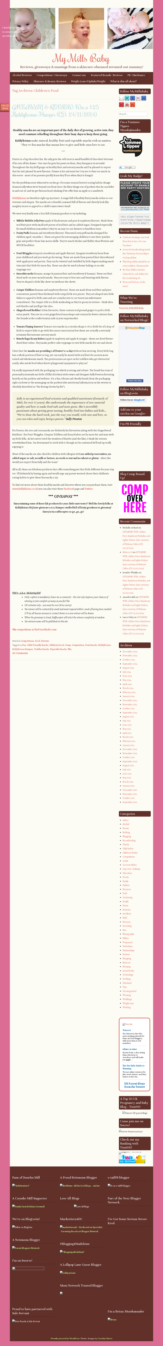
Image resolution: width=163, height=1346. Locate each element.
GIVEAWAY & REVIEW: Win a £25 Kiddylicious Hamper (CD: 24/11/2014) (55, 110)
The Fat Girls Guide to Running (133, 1067)
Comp (68, 645)
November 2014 (130, 655)
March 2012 (128, 781)
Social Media (128, 970)
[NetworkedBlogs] (135, 328)
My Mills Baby (82, 58)
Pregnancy (128, 942)
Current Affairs (130, 864)
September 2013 (130, 712)
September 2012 (130, 761)
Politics (126, 938)
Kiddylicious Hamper (22, 649)
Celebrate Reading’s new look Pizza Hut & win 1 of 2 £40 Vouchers (136, 241)
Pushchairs (128, 946)
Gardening (127, 897)
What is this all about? (123, 81)
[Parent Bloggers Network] (25, 1248)
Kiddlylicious (19, 198)
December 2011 (130, 789)
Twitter (89, 489)
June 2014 (127, 675)
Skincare (127, 962)
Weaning (127, 995)
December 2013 (130, 700)
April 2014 (127, 684)
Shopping (127, 958)
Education (127, 873)
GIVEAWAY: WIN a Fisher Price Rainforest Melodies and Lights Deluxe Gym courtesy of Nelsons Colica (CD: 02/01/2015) (136, 540)
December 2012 (130, 749)
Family (125, 881)
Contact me (79, 75)
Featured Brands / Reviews (107, 75)
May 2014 (127, 680)
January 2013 (128, 745)
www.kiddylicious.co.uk (25, 489)
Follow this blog (135, 381)
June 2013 (127, 724)
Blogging (127, 836)
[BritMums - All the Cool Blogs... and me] (80, 1185)
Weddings (127, 999)
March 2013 (128, 737)
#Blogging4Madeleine (75, 1244)
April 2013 (127, 733)
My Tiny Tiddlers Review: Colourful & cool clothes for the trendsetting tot (135, 273)
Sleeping (127, 966)
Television (127, 983)
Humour (127, 909)
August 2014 (128, 667)
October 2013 (129, 708)
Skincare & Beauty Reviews (50, 81)
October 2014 (129, 659)
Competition (78, 645)
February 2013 (129, 741)
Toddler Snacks (41, 649)
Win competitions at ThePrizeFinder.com (34, 629)
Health (125, 901)
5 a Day (23, 645)
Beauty (126, 828)
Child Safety (128, 848)
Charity (126, 844)
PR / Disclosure (136, 75)
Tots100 (127, 1030)
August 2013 (128, 716)
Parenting (127, 925)
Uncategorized (129, 991)
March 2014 (128, 688)
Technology (128, 974)
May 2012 (127, 777)
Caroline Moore (105, 1338)
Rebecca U (127, 552)
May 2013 (127, 728)
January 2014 (129, 696)
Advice (126, 820)
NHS (125, 917)
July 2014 (127, 671)
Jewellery (127, 913)
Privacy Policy (20, 81)
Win (69, 649)
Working (127, 1007)
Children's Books (130, 852)
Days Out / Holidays (131, 869)
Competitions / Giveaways (52, 75)
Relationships (129, 950)
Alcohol (126, 824)
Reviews (45, 640)
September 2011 (130, 802)
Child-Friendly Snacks (37, 645)
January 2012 (129, 785)
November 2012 (130, 753)
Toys (125, 987)
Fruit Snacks (91, 645)
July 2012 (127, 769)
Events (126, 877)
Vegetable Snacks (58, 649)
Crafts (125, 860)
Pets (124, 930)
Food (37, 640)
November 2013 (130, 704)
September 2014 (130, 663)
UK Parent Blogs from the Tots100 (134, 1085)
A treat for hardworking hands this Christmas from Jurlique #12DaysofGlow (136, 253)
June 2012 (127, 773)
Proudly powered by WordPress (65, 1338)
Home (125, 905)
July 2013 (127, 720)
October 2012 (129, 757)
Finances (127, 889)
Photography (128, 934)
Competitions (27, 640)
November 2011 (130, 794)
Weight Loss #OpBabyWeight (88, 81)
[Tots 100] (127, 1024)
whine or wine (130, 1049)
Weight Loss (128, 1003)
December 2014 (130, 651)
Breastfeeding (129, 840)
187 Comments (20, 653)
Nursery (127, 921)
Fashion (126, 885)
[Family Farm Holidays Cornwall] (28, 1206)
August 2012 (128, 765)
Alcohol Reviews (22, 75)
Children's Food (56, 645)
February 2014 (129, 692)
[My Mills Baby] (81, 48)
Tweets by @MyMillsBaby (131, 308)
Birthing (126, 832)
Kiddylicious (104, 645)
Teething (127, 978)
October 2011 (129, 798)
